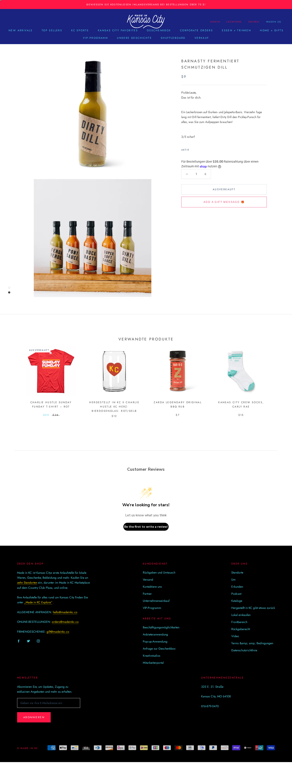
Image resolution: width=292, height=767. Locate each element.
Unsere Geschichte (134, 38)
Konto (215, 21)
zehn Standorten (27, 582)
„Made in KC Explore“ (38, 602)
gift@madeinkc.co (58, 631)
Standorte (237, 572)
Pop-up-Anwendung (155, 641)
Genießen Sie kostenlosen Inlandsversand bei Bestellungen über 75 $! (146, 4)
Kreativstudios (151, 655)
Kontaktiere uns (152, 586)
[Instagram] (38, 640)
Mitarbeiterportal (153, 663)
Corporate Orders (196, 30)
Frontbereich (239, 622)
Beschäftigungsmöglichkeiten (161, 627)
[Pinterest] (204, 149)
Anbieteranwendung (155, 634)
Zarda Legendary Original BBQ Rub (178, 404)
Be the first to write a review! (146, 527)
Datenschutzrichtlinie (244, 650)
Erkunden (237, 586)
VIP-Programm (95, 38)
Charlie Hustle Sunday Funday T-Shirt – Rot (51, 404)
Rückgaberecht (240, 629)
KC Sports (80, 30)
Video (235, 636)
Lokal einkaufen (241, 615)
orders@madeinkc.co (65, 622)
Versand (148, 579)
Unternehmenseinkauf (156, 601)
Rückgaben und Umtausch (159, 572)
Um (233, 579)
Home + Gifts (271, 30)
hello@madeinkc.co (65, 612)
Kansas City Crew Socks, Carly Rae (241, 404)
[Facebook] (193, 149)
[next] (278, 377)
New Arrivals (21, 30)
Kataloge (236, 601)
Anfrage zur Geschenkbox (159, 648)
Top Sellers (52, 30)
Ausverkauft (224, 189)
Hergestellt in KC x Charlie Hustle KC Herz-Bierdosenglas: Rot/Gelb (114, 406)
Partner (147, 594)
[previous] (13, 377)
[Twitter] (199, 149)
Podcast (236, 594)
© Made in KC (27, 748)
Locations (234, 21)
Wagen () (273, 21)
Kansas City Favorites (118, 30)
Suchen (253, 21)
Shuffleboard (173, 38)
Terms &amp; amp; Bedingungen (252, 643)
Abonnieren (33, 717)
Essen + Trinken (236, 30)
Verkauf (202, 38)
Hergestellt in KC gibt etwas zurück (253, 608)
